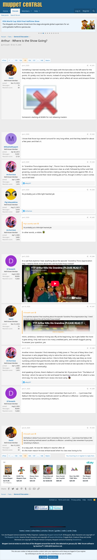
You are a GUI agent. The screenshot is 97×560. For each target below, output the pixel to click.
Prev (4, 60)
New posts (5, 15)
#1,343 (92, 162)
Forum (15, 11)
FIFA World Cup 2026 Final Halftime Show (20, 21)
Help (36, 11)
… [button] (12, 60)
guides (57, 531)
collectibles (35, 531)
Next (47, 60)
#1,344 (92, 190)
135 (25, 60)
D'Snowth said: (29, 313)
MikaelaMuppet (11, 147)
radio (64, 531)
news (28, 531)
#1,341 (92, 65)
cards (69, 531)
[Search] (93, 10)
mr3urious (11, 174)
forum (51, 531)
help (74, 531)
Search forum (15, 15)
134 (20, 60)
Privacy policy (76, 500)
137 (34, 60)
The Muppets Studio (12, 537)
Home (5, 11)
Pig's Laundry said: (30, 224)
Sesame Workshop (55, 537)
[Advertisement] (48, 52)
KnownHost (77, 540)
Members (26, 11)
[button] (9, 11)
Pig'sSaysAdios (11, 202)
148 (41, 60)
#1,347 (92, 307)
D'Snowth (6, 45)
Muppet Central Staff (54, 535)
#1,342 (92, 134)
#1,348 (92, 348)
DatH (11, 78)
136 (29, 60)
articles (44, 531)
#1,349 (92, 389)
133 (16, 60)
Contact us (53, 500)
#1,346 (92, 256)
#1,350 (92, 428)
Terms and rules (63, 500)
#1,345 (92, 217)
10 (58, 33)
